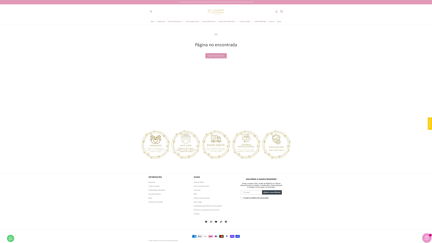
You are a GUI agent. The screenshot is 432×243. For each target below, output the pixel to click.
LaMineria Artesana (159, 240)
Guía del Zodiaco (154, 194)
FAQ (195, 194)
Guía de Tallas (199, 182)
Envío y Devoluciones (201, 186)
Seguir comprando (216, 56)
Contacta (197, 190)
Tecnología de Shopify (171, 240)
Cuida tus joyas (154, 186)
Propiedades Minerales (156, 190)
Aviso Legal (198, 202)
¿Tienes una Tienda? (155, 202)
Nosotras (151, 182)
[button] (150, 11)
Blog (150, 198)
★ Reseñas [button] (430, 123)
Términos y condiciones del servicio (206, 210)
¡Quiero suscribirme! (272, 192)
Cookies (197, 214)
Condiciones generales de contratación (208, 206)
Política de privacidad (201, 198)
